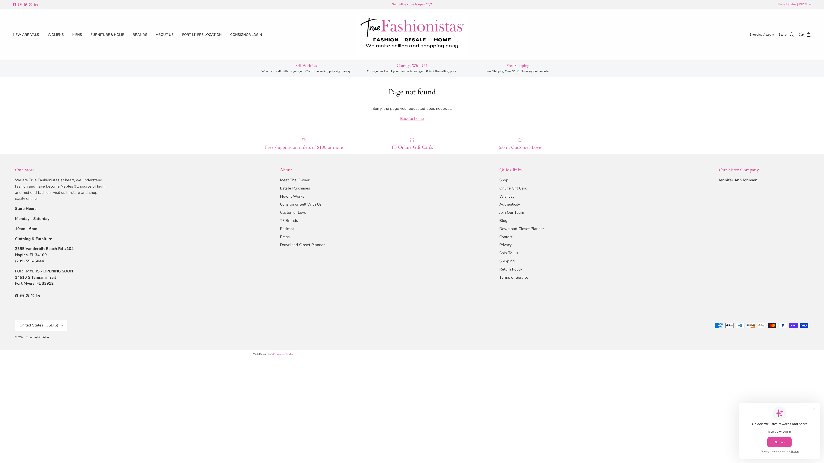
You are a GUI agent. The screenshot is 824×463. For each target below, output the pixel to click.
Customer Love (293, 212)
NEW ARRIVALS (26, 34)
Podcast (287, 228)
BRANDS (140, 34)
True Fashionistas (37, 337)
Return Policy (510, 269)
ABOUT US (165, 34)
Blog (503, 220)
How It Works (292, 196)
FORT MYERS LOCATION (202, 34)
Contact (505, 236)
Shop (503, 180)
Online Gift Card (513, 188)
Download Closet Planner (302, 244)
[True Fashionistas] (412, 34)
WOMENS (56, 34)
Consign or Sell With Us (301, 204)
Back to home (412, 118)
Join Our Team (511, 212)
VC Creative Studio (282, 354)
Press (285, 236)
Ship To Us (508, 253)
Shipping (507, 261)
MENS (77, 34)
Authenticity (509, 204)
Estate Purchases (295, 188)
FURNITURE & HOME (107, 34)
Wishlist (506, 196)
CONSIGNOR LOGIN (246, 34)
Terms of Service (513, 277)
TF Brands (289, 220)
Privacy (505, 244)
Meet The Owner (294, 180)
